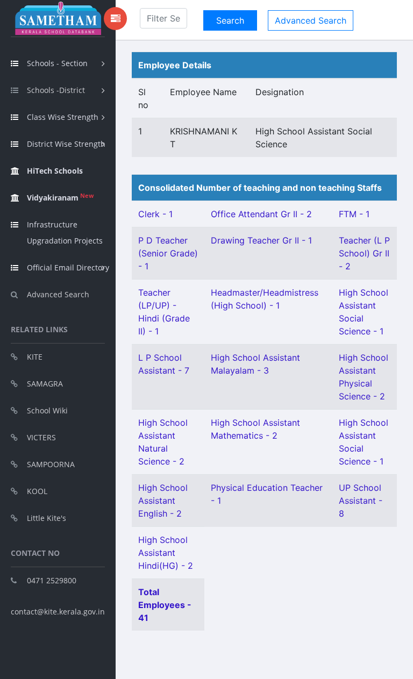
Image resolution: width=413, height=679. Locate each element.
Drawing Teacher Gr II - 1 (261, 240)
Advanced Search (58, 294)
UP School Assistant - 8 (360, 500)
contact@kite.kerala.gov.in (58, 611)
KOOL (37, 491)
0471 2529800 (51, 580)
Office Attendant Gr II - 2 (261, 214)
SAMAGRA (45, 383)
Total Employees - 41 (164, 605)
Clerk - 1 (155, 214)
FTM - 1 (354, 214)
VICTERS (41, 437)
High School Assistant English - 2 (163, 500)
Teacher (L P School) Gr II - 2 (364, 253)
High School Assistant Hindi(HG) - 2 (165, 552)
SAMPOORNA (51, 464)
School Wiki (47, 410)
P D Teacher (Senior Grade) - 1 (168, 253)
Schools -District (56, 90)
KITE (34, 357)
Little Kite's (46, 518)
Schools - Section (57, 63)
